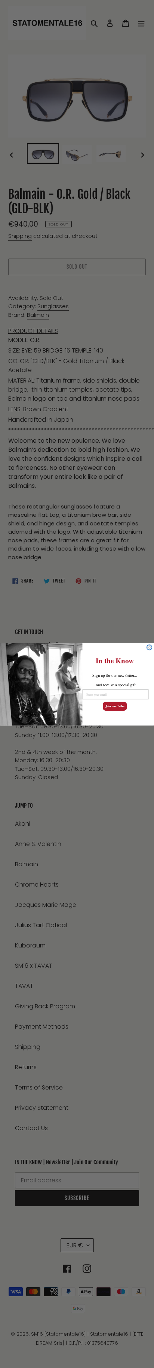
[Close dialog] (149, 647)
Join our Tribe (114, 706)
